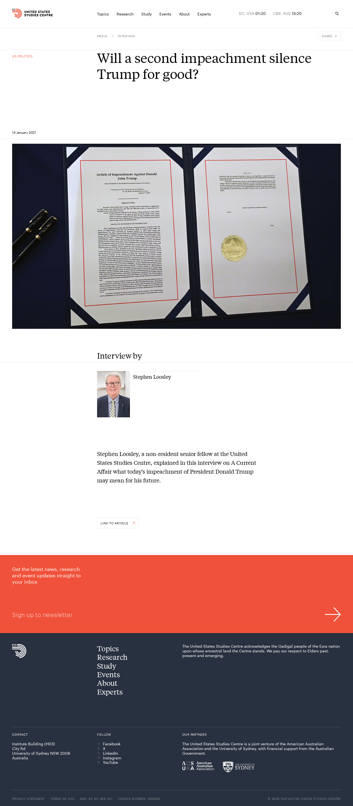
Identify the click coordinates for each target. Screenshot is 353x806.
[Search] (337, 13)
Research (112, 656)
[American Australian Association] (198, 765)
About (107, 682)
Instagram (112, 758)
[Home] (20, 13)
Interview (126, 36)
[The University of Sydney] (239, 766)
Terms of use (62, 798)
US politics (22, 56)
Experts (109, 691)
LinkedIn (110, 753)
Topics (108, 648)
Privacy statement (28, 798)
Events (108, 674)
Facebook (112, 744)
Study (106, 665)
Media (102, 36)
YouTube (110, 762)
